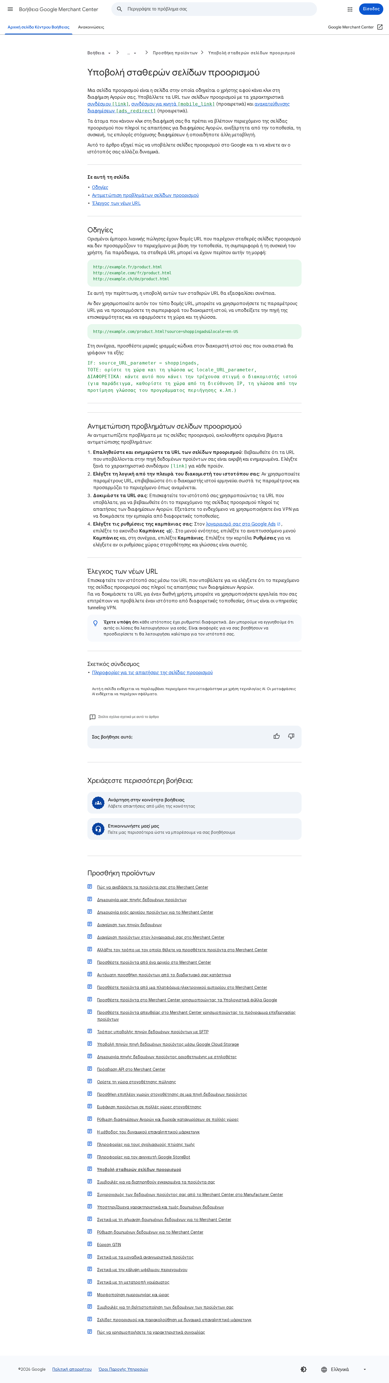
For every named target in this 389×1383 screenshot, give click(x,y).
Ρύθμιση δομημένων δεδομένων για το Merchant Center (150, 1232)
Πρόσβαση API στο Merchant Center (131, 1069)
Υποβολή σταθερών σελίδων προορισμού (251, 52)
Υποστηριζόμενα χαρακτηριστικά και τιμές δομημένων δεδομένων (160, 1207)
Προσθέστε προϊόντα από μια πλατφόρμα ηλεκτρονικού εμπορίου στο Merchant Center (182, 987)
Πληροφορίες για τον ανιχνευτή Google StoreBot (143, 1157)
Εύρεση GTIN (109, 1244)
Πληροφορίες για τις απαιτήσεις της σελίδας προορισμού (152, 673)
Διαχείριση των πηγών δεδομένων (129, 924)
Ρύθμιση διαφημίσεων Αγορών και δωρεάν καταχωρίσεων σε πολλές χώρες (168, 1119)
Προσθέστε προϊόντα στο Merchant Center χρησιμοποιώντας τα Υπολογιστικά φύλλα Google (187, 1000)
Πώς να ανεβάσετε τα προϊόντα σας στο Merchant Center (152, 887)
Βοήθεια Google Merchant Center (58, 9)
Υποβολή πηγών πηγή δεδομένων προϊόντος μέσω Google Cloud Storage (168, 1044)
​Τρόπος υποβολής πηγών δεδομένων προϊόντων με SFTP (152, 1031)
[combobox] (222, 9)
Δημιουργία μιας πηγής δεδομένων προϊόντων (142, 899)
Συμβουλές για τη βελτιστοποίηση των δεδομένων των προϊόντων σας (165, 1307)
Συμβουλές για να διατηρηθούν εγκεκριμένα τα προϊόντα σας (156, 1182)
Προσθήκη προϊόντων (175, 52)
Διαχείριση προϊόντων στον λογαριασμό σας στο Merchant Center (160, 937)
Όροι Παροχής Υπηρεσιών (123, 1369)
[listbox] (344, 1369)
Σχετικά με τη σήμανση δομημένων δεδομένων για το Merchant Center (164, 1219)
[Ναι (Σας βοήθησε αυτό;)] (276, 737)
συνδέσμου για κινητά (173, 104)
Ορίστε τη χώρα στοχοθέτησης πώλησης (136, 1081)
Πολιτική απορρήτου (72, 1369)
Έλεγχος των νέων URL (116, 203)
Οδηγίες (100, 187)
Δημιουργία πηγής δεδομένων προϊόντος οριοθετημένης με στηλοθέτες (167, 1056)
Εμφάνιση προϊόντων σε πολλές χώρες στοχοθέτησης (149, 1107)
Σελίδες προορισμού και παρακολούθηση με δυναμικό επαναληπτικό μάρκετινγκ (174, 1319)
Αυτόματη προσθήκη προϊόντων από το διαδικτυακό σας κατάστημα (164, 974)
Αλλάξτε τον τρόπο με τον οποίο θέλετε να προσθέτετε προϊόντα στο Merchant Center (182, 949)
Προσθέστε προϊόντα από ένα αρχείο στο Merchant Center (154, 962)
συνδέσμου (108, 104)
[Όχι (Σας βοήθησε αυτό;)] (291, 737)
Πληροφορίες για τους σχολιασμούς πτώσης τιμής (146, 1144)
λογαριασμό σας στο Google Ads (241, 524)
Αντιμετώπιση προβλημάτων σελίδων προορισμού (145, 195)
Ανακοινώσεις (91, 27)
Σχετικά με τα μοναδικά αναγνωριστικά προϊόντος (145, 1257)
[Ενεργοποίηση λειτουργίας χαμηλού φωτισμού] (303, 1369)
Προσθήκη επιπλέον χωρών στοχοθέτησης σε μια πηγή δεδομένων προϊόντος (172, 1094)
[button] (10, 9)
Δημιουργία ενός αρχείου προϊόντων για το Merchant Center (155, 912)
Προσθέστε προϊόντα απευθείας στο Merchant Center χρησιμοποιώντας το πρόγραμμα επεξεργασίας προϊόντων (196, 1016)
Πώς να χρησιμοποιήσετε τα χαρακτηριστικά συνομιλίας (151, 1332)
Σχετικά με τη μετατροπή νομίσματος (133, 1282)
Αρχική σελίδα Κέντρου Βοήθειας (38, 27)
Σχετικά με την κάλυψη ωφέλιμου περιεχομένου (142, 1269)
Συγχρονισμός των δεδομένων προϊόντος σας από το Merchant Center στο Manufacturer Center (190, 1194)
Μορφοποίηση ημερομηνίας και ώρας (133, 1294)
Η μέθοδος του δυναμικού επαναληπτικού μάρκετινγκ (148, 1132)
